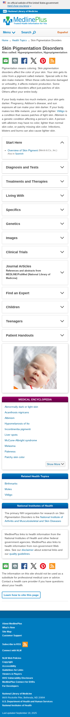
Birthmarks (11, 483)
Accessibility (9, 666)
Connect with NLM (11, 650)
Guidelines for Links (12, 670)
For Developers (10, 686)
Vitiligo (61, 111)
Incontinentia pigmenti (18, 429)
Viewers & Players (12, 674)
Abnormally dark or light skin (21, 406)
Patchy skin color (15, 457)
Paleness (10, 451)
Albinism (10, 417)
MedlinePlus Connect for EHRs (18, 682)
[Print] (15, 60)
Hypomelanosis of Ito (17, 423)
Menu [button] (7, 32)
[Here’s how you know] (35, 4)
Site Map (6, 631)
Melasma (10, 445)
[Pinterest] (43, 60)
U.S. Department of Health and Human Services (27, 701)
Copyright (7, 662)
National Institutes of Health (17, 705)
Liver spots (11, 434)
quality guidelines (19, 553)
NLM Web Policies (11, 658)
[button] (62, 142)
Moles (8, 489)
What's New (8, 627)
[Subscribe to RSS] (52, 60)
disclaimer (28, 549)
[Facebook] (24, 60)
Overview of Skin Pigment (23, 150)
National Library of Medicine (23, 11)
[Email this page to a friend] (5, 60)
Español (62, 32)
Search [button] (26, 32)
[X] (33, 60)
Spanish (19, 153)
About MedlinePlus (12, 623)
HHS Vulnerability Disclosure (17, 678)
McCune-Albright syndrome (21, 440)
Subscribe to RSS (11, 644)
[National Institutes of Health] (5, 11)
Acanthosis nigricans (17, 412)
